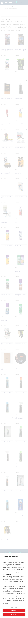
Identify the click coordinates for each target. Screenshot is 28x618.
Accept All (14, 614)
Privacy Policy (10, 600)
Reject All (14, 610)
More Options (14, 607)
